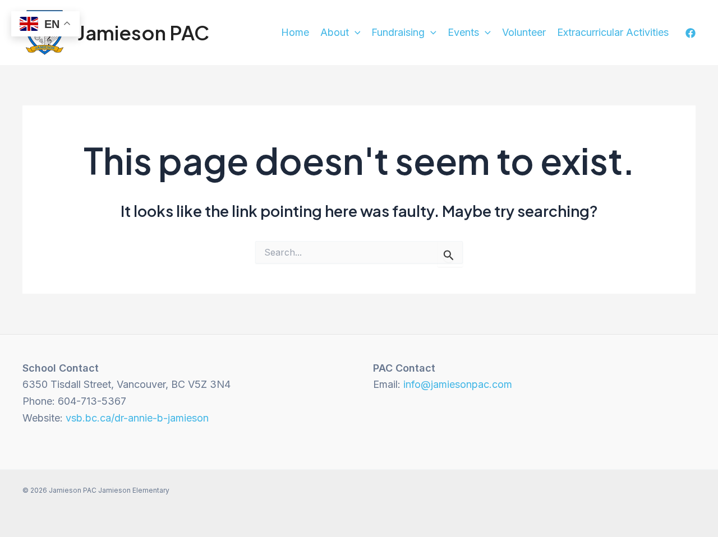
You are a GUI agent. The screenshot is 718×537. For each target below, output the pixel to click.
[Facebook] (690, 33)
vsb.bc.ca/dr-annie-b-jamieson (137, 418)
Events (463, 32)
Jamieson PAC (143, 32)
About (334, 32)
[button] (355, 33)
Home (295, 32)
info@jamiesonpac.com (457, 384)
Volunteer (524, 32)
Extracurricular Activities (613, 32)
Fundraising (398, 32)
